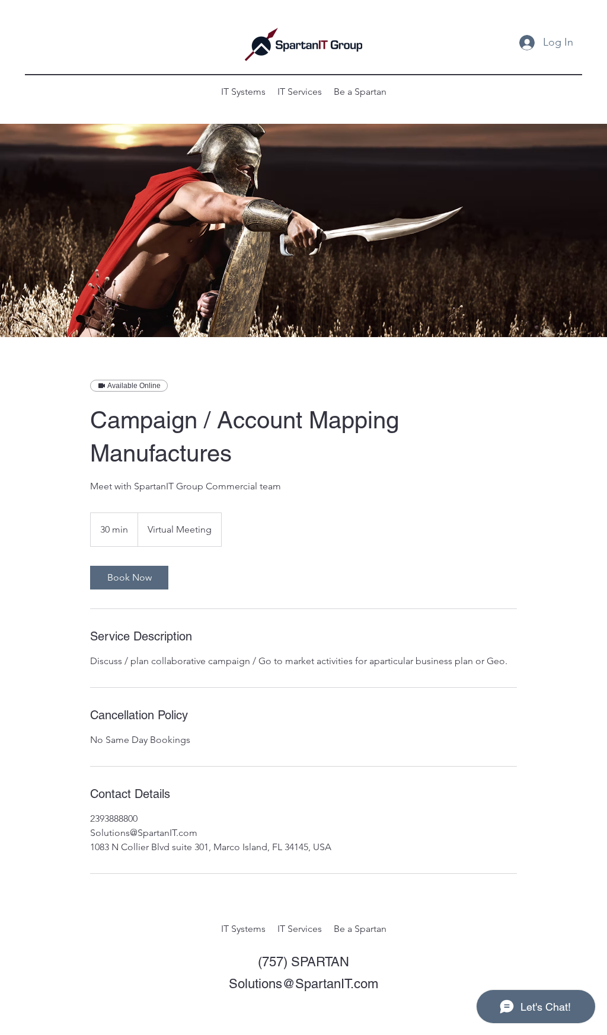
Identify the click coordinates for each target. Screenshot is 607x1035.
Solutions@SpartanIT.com (303, 983)
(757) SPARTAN (303, 961)
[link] (129, 577)
